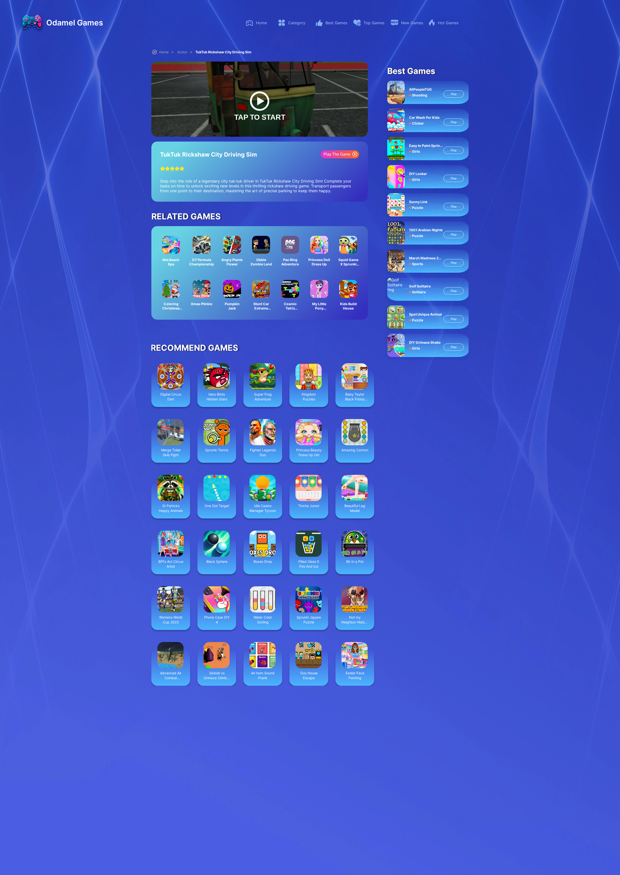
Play (454, 94)
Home (164, 52)
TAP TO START (259, 117)
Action (182, 52)
